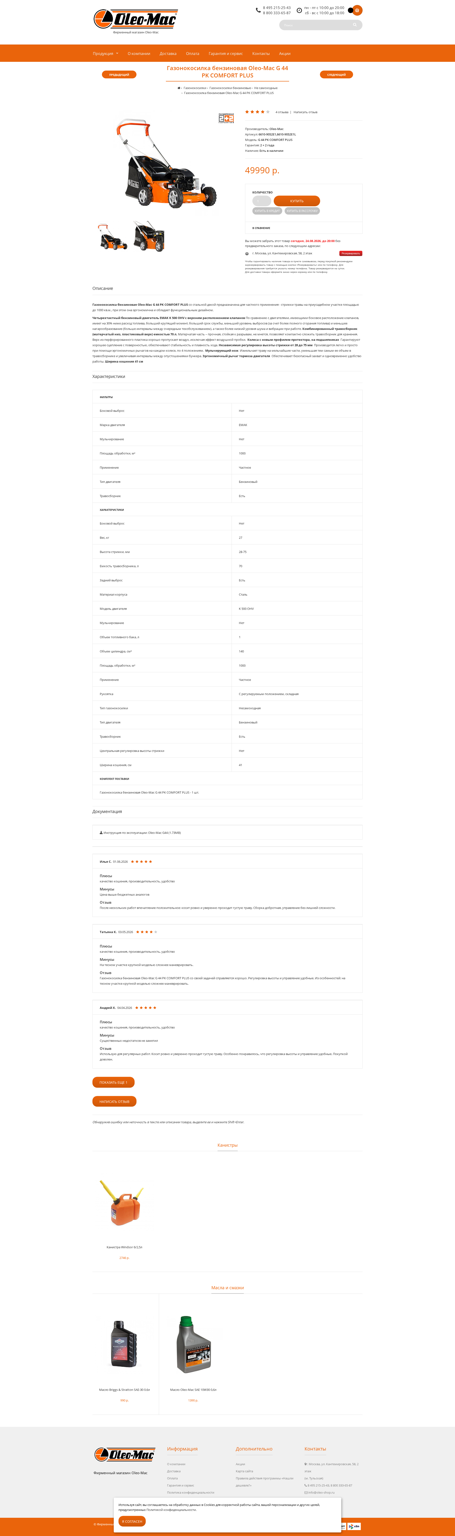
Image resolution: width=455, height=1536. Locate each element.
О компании (176, 1464)
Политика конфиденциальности (190, 1492)
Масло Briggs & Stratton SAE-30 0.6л (124, 1390)
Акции (240, 1464)
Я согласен (132, 1521)
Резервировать (351, 253)
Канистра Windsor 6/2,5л (124, 1247)
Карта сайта (244, 1471)
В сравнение (261, 228)
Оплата (172, 1478)
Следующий (336, 74)
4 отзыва (282, 112)
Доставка (174, 1471)
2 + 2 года (267, 145)
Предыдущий (119, 74)
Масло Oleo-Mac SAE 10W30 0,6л (193, 1390)
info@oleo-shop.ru (321, 1492)
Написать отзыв (305, 112)
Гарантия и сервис (180, 1485)
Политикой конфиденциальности (171, 1510)
